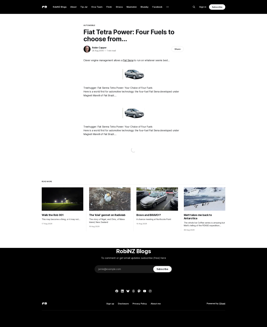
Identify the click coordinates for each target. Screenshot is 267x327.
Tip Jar (84, 7)
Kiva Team (97, 7)
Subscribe (217, 7)
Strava (119, 7)
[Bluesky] (128, 291)
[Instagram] (150, 291)
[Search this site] (194, 7)
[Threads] (133, 291)
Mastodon (132, 7)
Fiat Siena (128, 60)
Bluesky (145, 7)
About (73, 7)
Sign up (110, 303)
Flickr (109, 7)
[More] (167, 7)
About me (156, 303)
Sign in (202, 7)
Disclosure (123, 303)
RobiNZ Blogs (59, 7)
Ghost (222, 303)
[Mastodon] (139, 291)
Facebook (157, 7)
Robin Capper (99, 47)
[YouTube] (144, 291)
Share (178, 49)
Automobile (89, 25)
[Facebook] (116, 291)
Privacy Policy (140, 303)
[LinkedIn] (122, 291)
